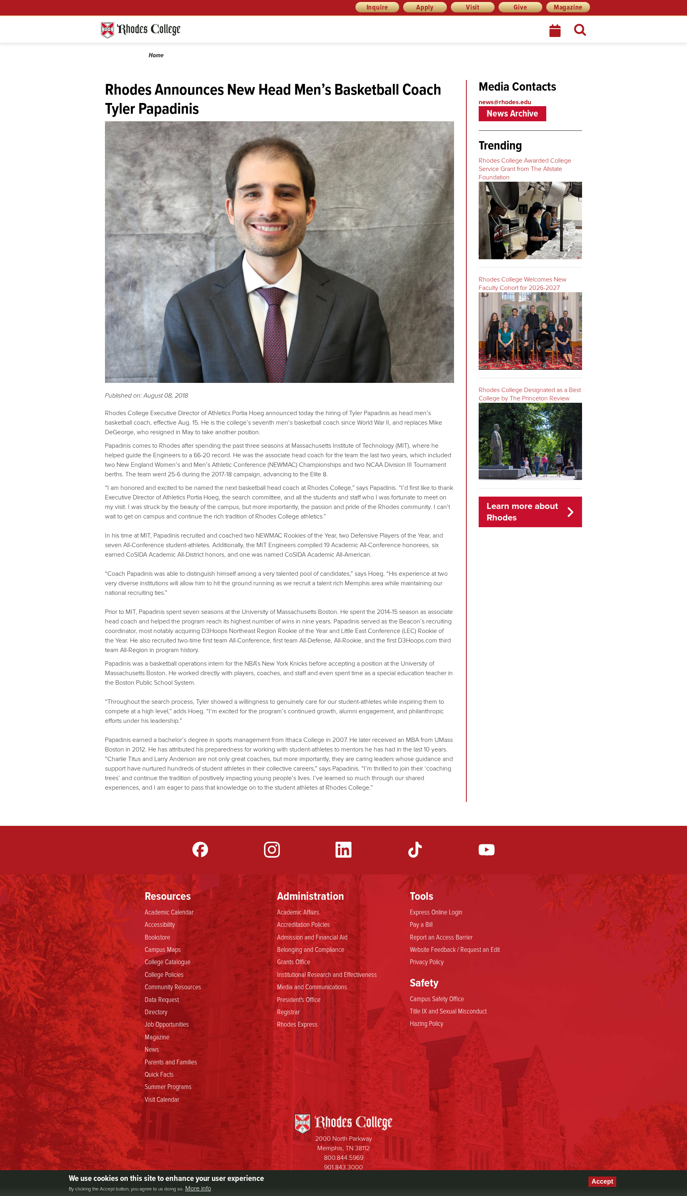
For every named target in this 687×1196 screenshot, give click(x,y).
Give (520, 7)
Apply (425, 7)
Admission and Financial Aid (312, 937)
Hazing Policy (426, 1023)
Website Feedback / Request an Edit (455, 949)
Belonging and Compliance (310, 949)
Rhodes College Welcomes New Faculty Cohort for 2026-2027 (523, 283)
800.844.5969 (343, 1157)
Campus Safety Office (437, 998)
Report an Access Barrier (441, 937)
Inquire (377, 7)
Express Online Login (436, 911)
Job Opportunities (167, 1024)
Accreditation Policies (303, 924)
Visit (472, 7)
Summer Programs (168, 1086)
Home (156, 55)
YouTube (487, 850)
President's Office (298, 999)
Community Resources (173, 986)
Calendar (555, 30)
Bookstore (157, 937)
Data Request (162, 999)
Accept (602, 1181)
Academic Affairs (298, 911)
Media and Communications (312, 986)
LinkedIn (343, 850)
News (152, 1049)
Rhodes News (176, 30)
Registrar (288, 1011)
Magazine (568, 7)
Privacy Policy (427, 961)
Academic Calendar (169, 911)
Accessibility (160, 924)
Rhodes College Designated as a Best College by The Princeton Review (530, 394)
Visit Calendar (162, 1099)
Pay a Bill (421, 924)
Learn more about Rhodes (522, 511)
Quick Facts (159, 1074)
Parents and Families (171, 1061)
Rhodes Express (297, 1024)
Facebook (200, 850)
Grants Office (293, 961)
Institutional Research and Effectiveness (327, 974)
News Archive (512, 113)
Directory (156, 1011)
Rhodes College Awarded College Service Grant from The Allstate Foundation (525, 169)
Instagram (272, 850)
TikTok (415, 850)
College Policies (164, 974)
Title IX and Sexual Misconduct (448, 1010)
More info (198, 1188)
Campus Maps (163, 949)
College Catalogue (167, 961)
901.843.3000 (343, 1167)
